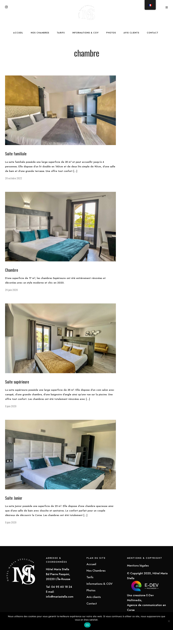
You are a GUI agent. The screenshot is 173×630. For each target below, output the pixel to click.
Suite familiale (16, 153)
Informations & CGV (85, 32)
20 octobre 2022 (13, 178)
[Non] (168, 621)
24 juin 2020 (11, 290)
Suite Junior (13, 498)
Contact (152, 32)
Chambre (11, 270)
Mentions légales (138, 565)
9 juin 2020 (10, 406)
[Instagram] (6, 7)
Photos (111, 32)
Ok (87, 625)
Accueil (18, 32)
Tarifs (61, 32)
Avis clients (131, 32)
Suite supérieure (17, 382)
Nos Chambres (40, 32)
